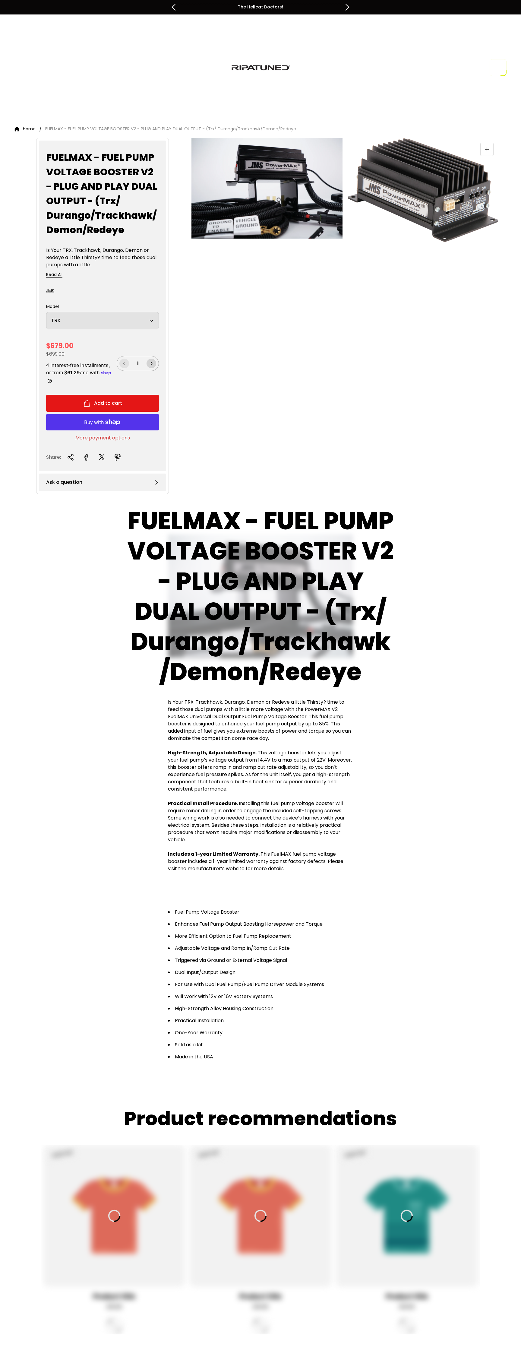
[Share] (71, 457)
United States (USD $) (420, 67)
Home (29, 129)
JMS (50, 291)
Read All (54, 274)
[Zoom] (487, 149)
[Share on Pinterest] (118, 457)
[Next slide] (347, 7)
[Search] (462, 68)
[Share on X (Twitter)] (102, 457)
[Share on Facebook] (86, 457)
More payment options (102, 438)
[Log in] (479, 68)
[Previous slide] (173, 7)
